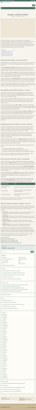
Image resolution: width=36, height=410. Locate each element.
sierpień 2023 (4, 342)
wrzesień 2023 (4, 341)
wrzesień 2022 (4, 350)
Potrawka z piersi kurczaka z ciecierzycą (7, 238)
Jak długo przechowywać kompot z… (7, 53)
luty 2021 (3, 371)
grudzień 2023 (4, 338)
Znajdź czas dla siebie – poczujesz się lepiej (9, 302)
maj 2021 (3, 366)
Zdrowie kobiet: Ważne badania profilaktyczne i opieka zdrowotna (13, 274)
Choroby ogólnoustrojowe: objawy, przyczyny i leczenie (11, 270)
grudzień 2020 (4, 374)
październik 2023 (5, 339)
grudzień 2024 (4, 322)
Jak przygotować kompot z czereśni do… (8, 50)
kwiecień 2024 (4, 331)
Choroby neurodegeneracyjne (7, 258)
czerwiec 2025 (4, 317)
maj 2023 (3, 347)
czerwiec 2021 (4, 365)
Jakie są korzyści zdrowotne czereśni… (8, 54)
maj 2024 (3, 330)
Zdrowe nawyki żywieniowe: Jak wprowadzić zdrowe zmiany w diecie (13, 272)
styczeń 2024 (4, 336)
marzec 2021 (4, 369)
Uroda (19, 260)
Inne (18, 12)
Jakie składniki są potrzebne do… (7, 52)
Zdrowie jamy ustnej (21, 263)
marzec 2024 (4, 333)
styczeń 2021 (4, 373)
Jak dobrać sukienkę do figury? (7, 300)
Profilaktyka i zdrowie (22, 257)
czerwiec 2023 (4, 346)
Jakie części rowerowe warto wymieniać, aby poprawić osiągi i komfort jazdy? (15, 284)
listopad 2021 (4, 357)
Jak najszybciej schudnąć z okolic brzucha (9, 306)
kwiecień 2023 (4, 349)
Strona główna (33, 0)
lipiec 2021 (4, 363)
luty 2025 (3, 320)
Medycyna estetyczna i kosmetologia (8, 265)
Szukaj (34, 5)
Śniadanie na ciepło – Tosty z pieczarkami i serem (9, 239)
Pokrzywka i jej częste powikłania (7, 276)
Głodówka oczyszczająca (5, 398)
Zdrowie (19, 262)
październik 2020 (5, 377)
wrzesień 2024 (4, 326)
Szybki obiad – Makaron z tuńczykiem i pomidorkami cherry (11, 242)
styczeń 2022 (4, 355)
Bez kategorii (4, 257)
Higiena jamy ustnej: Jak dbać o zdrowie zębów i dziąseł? (11, 278)
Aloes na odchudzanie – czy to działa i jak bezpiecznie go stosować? (13, 304)
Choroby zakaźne (5, 260)
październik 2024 (5, 325)
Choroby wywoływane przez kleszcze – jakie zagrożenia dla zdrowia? (13, 387)
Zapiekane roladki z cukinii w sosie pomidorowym (9, 241)
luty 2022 (3, 354)
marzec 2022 (4, 352)
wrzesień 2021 (4, 360)
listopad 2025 (4, 315)
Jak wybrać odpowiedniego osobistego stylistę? (10, 308)
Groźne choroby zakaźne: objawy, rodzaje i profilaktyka (11, 389)
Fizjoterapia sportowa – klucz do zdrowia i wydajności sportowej (13, 287)
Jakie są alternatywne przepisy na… (7, 55)
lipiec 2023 (4, 344)
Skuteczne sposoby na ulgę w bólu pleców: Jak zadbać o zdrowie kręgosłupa (15, 289)
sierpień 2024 (4, 328)
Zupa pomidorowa (5, 385)
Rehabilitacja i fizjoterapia (22, 258)
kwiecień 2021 (4, 368)
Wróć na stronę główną (31, 407)
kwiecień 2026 (4, 314)
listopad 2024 (4, 323)
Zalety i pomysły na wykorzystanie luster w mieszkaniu (11, 286)
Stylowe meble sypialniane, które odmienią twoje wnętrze (11, 291)
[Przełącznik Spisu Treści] (13, 49)
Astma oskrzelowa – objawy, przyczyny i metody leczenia (11, 391)
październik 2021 (5, 358)
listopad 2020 (4, 376)
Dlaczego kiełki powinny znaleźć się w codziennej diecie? (25, 399)
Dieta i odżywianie (5, 262)
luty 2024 (3, 334)
